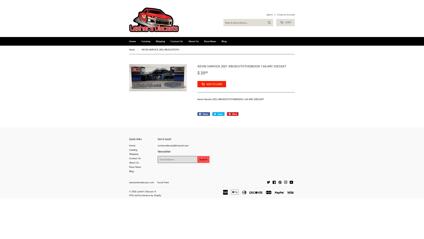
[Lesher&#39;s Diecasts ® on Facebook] (274, 182)
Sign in (269, 15)
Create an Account (286, 15)
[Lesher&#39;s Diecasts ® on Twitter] (268, 182)
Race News (210, 41)
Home (132, 41)
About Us (193, 41)
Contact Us (176, 41)
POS (131, 195)
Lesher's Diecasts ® (146, 191)
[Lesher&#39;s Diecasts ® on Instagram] (285, 182)
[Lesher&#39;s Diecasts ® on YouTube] (291, 182)
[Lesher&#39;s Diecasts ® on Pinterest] (280, 182)
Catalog (145, 41)
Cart (288, 22)
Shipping (160, 41)
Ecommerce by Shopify (150, 195)
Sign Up (203, 159)
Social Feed (163, 182)
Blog (224, 41)
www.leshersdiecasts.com (141, 182)
